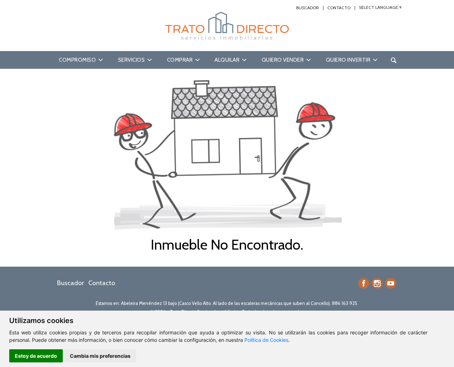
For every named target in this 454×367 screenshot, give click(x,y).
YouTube (390, 283)
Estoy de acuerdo (36, 356)
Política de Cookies (266, 340)
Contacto (338, 8)
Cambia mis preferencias (100, 356)
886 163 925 (344, 303)
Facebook (363, 283)
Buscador (307, 8)
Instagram (377, 283)
